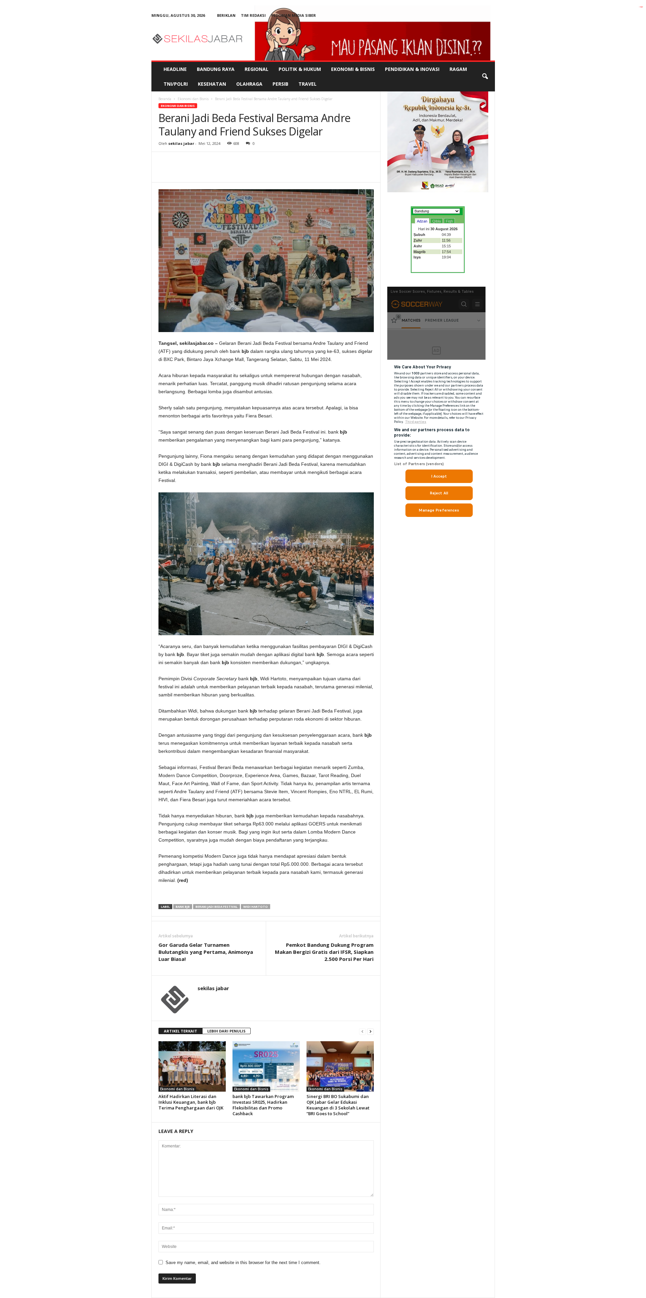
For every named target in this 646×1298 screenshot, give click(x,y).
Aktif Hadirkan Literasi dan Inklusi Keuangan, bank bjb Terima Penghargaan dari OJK (190, 1102)
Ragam (458, 69)
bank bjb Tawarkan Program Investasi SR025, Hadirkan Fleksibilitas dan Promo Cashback (263, 1105)
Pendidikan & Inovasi (412, 69)
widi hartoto (255, 906)
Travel (307, 84)
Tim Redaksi (253, 15)
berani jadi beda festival (216, 906)
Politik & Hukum (300, 69)
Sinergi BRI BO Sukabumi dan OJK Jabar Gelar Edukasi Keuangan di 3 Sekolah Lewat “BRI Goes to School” (338, 1105)
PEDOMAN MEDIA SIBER (293, 15)
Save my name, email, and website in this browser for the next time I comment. (243, 1262)
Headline (175, 69)
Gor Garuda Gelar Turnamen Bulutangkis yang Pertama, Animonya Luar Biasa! (205, 951)
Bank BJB (183, 906)
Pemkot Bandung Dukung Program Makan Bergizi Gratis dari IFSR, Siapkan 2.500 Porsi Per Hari (324, 951)
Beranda (164, 98)
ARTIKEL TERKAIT (180, 1030)
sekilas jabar (181, 143)
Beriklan (226, 15)
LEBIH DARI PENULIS (226, 1030)
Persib (280, 84)
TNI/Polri (176, 84)
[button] (484, 76)
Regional (256, 69)
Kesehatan (212, 84)
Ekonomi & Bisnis (353, 69)
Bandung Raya (216, 69)
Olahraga (249, 84)
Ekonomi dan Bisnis (193, 98)
